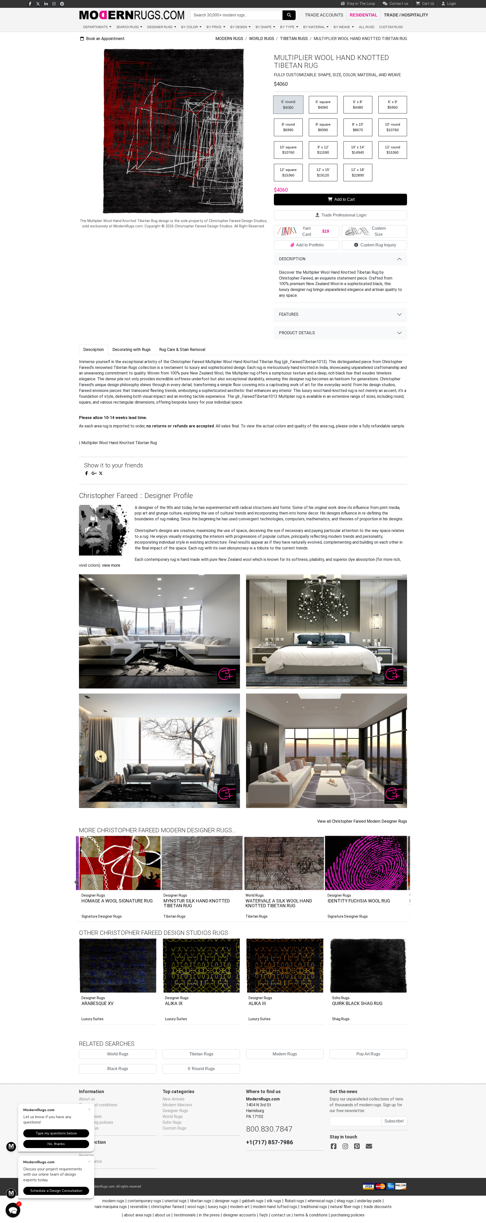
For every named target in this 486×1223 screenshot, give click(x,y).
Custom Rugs (391, 27)
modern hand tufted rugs (275, 1206)
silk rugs (274, 1200)
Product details (297, 332)
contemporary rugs (144, 1200)
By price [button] (214, 27)
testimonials (185, 1215)
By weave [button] (342, 27)
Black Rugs (117, 1069)
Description (292, 259)
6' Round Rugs (201, 1069)
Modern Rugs (229, 38)
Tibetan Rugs (294, 38)
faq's (263, 1215)
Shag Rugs (341, 1019)
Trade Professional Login (343, 215)
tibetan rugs (200, 1200)
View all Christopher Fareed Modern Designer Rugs (362, 821)
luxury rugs (217, 1206)
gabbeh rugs (253, 1200)
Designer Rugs (93, 998)
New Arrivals (174, 1099)
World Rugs (261, 38)
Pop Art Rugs (368, 1054)
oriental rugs (176, 1200)
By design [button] (239, 27)
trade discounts (377, 1206)
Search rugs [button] (127, 27)
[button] (249, 882)
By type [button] (287, 27)
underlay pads (369, 1200)
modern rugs (113, 1200)
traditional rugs (313, 1206)
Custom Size (379, 231)
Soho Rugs (341, 998)
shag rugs (345, 1200)
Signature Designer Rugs (102, 916)
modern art (240, 1206)
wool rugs (196, 1206)
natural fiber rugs (345, 1206)
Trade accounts (324, 15)
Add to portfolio (145, 937)
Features (288, 314)
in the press (209, 1215)
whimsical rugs (320, 1200)
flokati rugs (294, 1200)
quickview (149, 987)
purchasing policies (347, 1215)
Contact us (398, 4)
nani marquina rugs (111, 1206)
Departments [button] (95, 27)
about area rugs (138, 1215)
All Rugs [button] (366, 27)
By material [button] (314, 27)
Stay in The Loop (360, 4)
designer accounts (239, 1215)
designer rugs (226, 1200)
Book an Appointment (105, 38)
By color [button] (190, 27)
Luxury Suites (93, 1019)
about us (162, 1215)
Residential (363, 15)
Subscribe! (394, 1121)
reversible (139, 1206)
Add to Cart (344, 199)
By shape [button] (264, 27)
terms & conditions (311, 1215)
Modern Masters (177, 1104)
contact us (281, 1215)
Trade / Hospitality (406, 15)
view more (111, 565)
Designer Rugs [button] (160, 27)
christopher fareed (167, 1206)
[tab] (93, 350)
